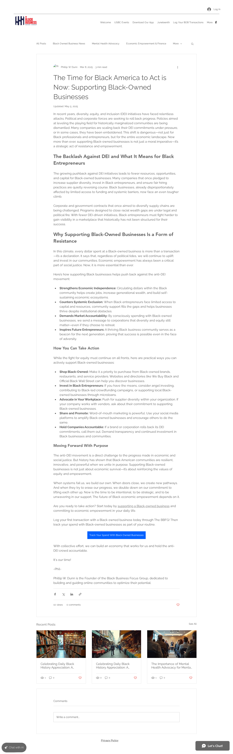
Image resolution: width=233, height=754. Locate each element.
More (176, 43)
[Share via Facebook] (55, 594)
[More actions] (178, 67)
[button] (192, 43)
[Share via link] (80, 594)
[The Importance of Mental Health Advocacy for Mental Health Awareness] (171, 644)
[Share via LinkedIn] (71, 594)
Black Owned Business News (69, 43)
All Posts (41, 43)
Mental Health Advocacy (105, 43)
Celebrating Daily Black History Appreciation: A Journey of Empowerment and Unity (60, 665)
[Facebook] (216, 22)
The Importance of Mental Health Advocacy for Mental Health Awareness (171, 665)
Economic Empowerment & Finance (146, 43)
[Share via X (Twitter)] (63, 594)
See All (193, 623)
